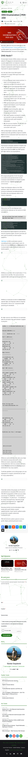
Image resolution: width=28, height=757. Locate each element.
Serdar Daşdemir (6, 21)
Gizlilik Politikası (17, 747)
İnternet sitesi (4, 615)
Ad (2, 602)
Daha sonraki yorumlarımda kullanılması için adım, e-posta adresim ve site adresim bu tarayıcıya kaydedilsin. (14, 624)
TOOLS (10, 11)
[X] (12, 550)
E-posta (3, 608)
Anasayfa (4, 8)
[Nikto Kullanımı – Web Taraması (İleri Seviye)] (7, 563)
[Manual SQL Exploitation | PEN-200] (21, 563)
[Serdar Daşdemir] (7, 2)
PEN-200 (10, 8)
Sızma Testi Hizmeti (7, 747)
